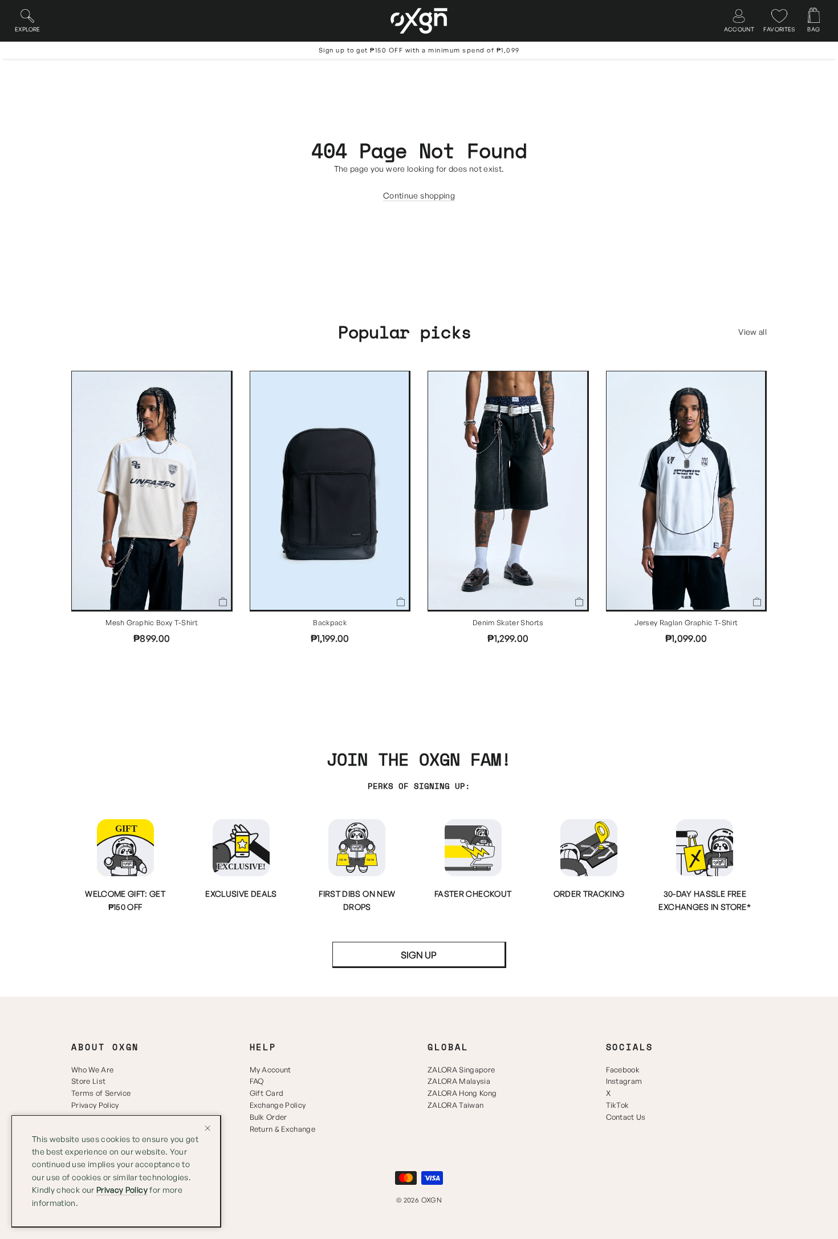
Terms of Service (101, 1093)
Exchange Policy (278, 1105)
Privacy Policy (95, 1105)
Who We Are (92, 1069)
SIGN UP (419, 955)
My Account (270, 1069)
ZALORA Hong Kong (462, 1093)
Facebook (623, 1069)
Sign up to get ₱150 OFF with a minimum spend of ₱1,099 (419, 50)
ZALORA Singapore (461, 1069)
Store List (88, 1081)
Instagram (624, 1081)
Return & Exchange (283, 1128)
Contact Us (626, 1116)
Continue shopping (419, 195)
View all (752, 332)
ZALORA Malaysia (459, 1081)
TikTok (617, 1105)
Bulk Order (268, 1116)
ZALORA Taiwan (455, 1105)
